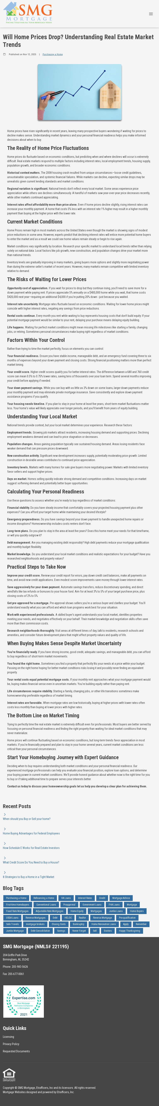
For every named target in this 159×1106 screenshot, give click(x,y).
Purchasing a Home (53, 54)
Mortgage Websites (14, 1092)
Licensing (8, 1036)
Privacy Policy (11, 1044)
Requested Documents (16, 1051)
